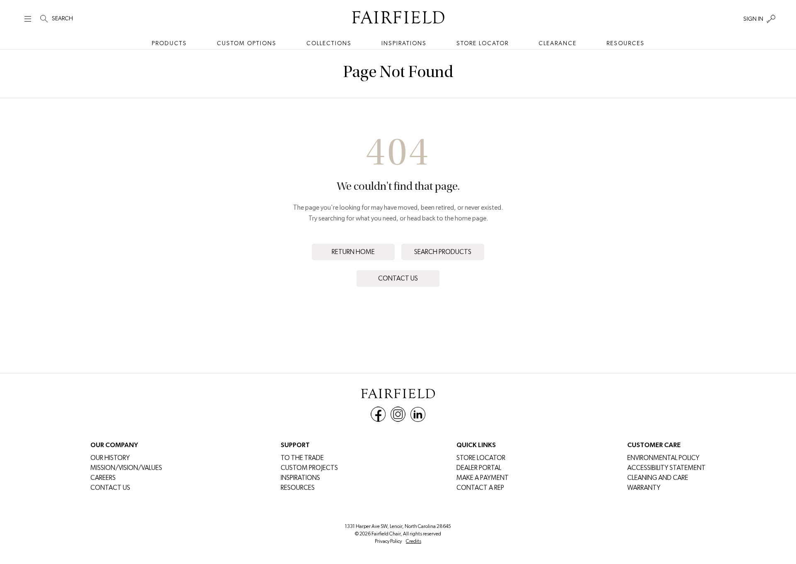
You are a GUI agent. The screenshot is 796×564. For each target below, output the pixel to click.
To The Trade (302, 458)
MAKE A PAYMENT (482, 478)
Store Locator (482, 43)
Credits (413, 541)
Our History (110, 458)
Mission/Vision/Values (126, 468)
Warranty (643, 487)
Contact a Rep (480, 487)
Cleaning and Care (657, 478)
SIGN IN (753, 18)
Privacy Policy (388, 541)
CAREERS (103, 478)
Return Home (353, 252)
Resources (626, 43)
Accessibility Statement (666, 468)
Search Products (442, 252)
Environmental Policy (663, 458)
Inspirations (404, 43)
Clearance (558, 43)
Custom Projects (309, 468)
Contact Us (398, 278)
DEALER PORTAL (478, 468)
